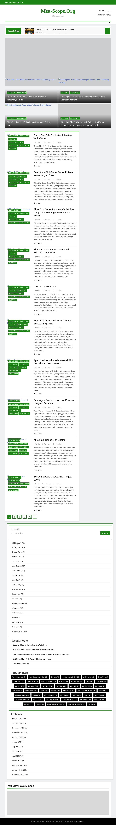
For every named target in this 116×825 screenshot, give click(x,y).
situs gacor (103, 690)
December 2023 (18, 728)
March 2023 (16, 761)
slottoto (12, 149)
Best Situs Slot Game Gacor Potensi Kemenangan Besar (34, 650)
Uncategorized (17, 632)
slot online (24, 145)
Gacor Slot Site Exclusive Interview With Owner (55, 29)
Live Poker (17, 690)
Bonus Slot (13, 136)
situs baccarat (68, 690)
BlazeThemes (79, 821)
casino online (32, 681)
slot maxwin (85, 699)
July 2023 (15, 747)
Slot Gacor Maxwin (70, 699)
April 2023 (16, 756)
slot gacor (13, 145)
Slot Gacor (37, 699)
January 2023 (17, 770)
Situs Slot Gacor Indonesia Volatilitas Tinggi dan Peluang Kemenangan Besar (54, 212)
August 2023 (17, 742)
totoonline (15, 622)
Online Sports (31, 690)
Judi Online (24, 136)
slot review (28, 704)
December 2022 (18, 775)
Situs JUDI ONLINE (22, 695)
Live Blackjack (15, 370)
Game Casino (77, 681)
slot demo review (16, 142)
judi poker (61, 686)
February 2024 (17, 718)
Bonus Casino (14, 401)
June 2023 (16, 751)
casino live (18, 681)
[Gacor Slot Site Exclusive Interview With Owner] (29, 32)
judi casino (33, 686)
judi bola (19, 686)
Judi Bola (11, 93)
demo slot (63, 681)
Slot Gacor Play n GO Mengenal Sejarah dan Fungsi (32, 659)
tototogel (15, 627)
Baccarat (55, 677)
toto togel (92, 704)
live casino (22, 324)
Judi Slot (12, 139)
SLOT (88, 695)
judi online (47, 686)
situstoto (22, 176)
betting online (14, 210)
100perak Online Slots (46, 286)
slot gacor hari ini (52, 699)
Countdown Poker (48, 681)
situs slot (36, 695)
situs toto (64, 695)
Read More (38, 166)
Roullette (55, 690)
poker (44, 690)
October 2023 (17, 737)
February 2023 (17, 765)
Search (105, 533)
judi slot (74, 686)
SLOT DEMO (100, 695)
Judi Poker (24, 364)
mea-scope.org (58, 11)
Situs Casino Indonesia (86, 690)
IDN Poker (101, 681)
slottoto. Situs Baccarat (76, 704)
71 (30, 517)
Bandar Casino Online (71, 677)
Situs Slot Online (50, 695)
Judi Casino (21, 93)
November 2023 (18, 732)
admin (37, 142)
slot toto (40, 704)
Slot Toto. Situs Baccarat (55, 704)
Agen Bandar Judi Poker (38, 677)
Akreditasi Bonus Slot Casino (49, 439)
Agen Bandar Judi (18, 677)
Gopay (90, 681)
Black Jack (103, 677)
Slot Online (99, 699)
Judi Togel (22, 367)
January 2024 (17, 723)
